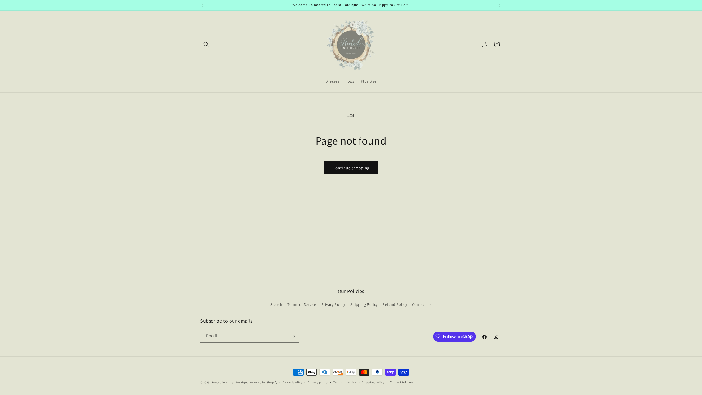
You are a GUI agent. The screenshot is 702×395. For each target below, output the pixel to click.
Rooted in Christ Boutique (230, 382)
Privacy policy (318, 382)
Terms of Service (301, 304)
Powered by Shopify (263, 382)
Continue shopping (351, 167)
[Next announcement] (500, 5)
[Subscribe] (293, 336)
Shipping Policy (364, 304)
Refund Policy (395, 304)
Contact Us (422, 304)
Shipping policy (373, 382)
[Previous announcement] (202, 5)
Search (276, 304)
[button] (206, 44)
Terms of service (344, 382)
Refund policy (292, 382)
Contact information (405, 382)
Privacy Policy (333, 304)
